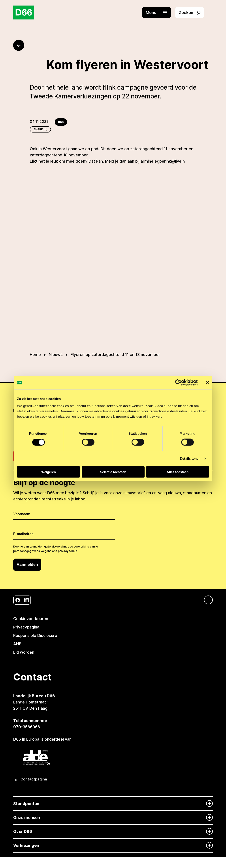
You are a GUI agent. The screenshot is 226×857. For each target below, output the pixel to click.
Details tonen (190, 458)
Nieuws (56, 354)
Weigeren (48, 472)
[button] (158, 12)
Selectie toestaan (113, 472)
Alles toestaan (177, 472)
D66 (61, 122)
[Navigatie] (206, 600)
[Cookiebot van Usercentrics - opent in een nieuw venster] (178, 382)
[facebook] (17, 600)
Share (38, 129)
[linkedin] (26, 600)
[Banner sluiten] (207, 382)
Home (35, 354)
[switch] (88, 442)
